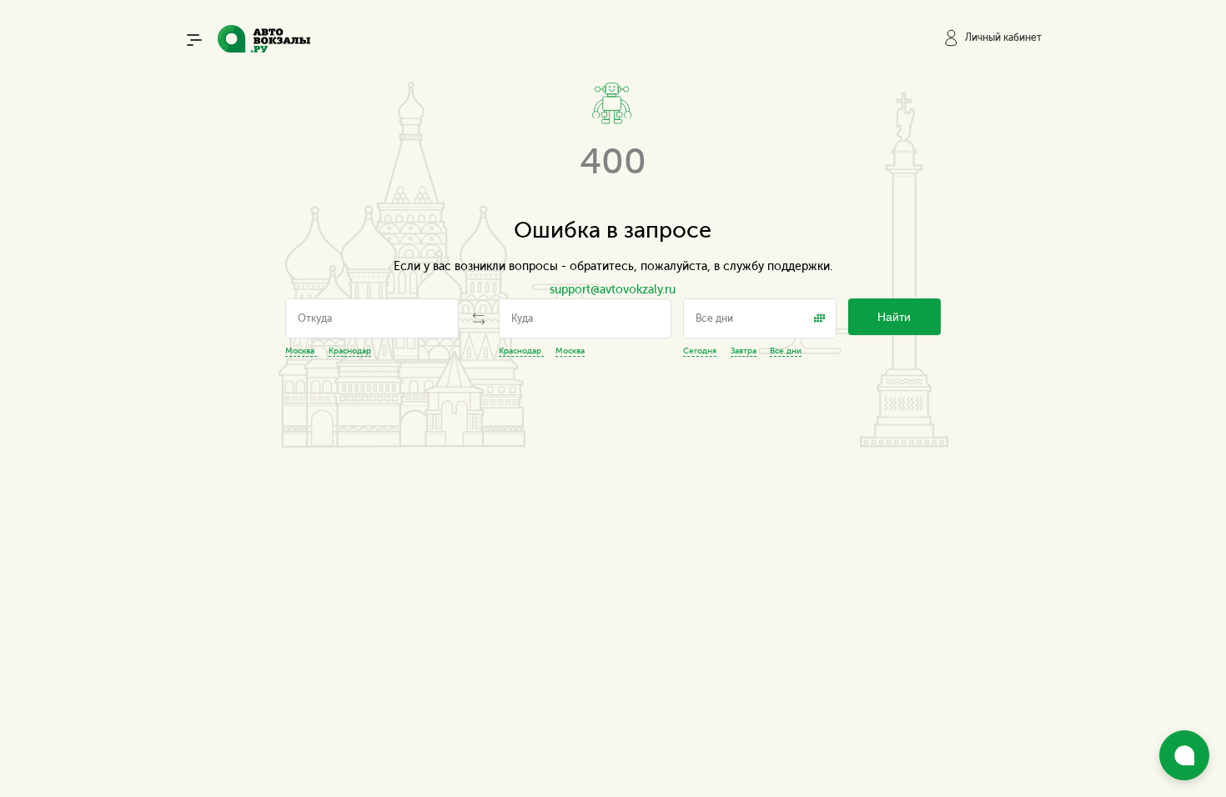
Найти (894, 317)
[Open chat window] (1184, 755)
